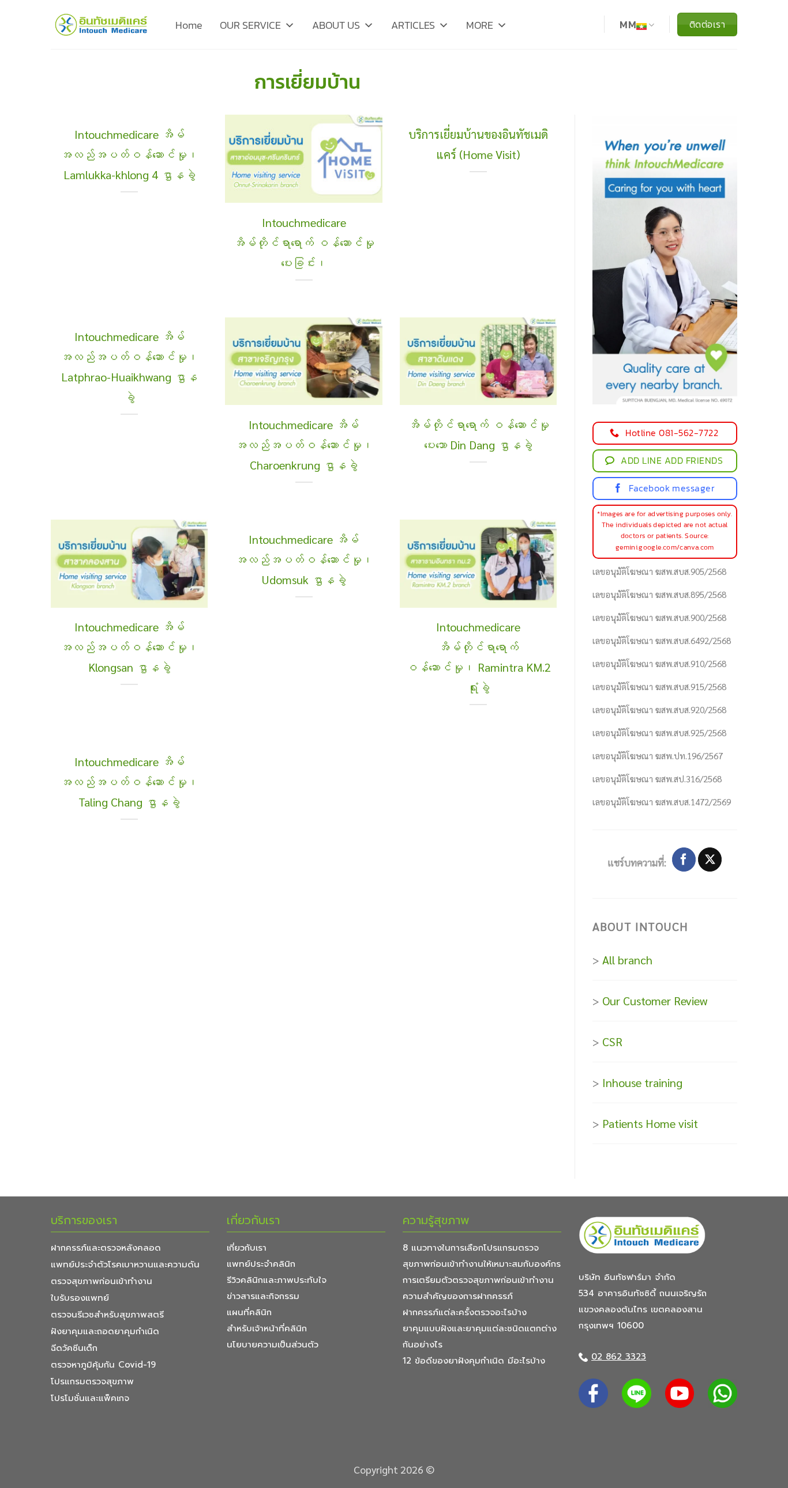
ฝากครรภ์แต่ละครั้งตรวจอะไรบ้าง (465, 1312)
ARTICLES (413, 25)
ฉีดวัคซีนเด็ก (74, 1348)
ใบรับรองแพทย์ (80, 1298)
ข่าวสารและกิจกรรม (263, 1296)
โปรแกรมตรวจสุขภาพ (92, 1381)
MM (628, 25)
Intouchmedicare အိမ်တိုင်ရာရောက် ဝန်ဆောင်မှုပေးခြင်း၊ (303, 242)
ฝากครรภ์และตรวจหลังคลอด (106, 1247)
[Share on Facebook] (684, 859)
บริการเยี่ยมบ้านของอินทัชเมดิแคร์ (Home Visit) (478, 144)
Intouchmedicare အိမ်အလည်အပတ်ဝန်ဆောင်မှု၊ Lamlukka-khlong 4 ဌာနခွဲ (129, 154)
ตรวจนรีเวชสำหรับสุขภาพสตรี (107, 1314)
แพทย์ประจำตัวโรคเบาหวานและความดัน (125, 1264)
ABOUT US (336, 25)
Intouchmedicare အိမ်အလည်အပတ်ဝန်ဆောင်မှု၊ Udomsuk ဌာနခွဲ (304, 559)
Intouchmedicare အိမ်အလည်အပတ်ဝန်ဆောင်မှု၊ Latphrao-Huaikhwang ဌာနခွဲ (129, 366)
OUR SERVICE (250, 25)
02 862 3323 (618, 1356)
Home (188, 25)
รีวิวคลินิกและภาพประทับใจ (277, 1280)
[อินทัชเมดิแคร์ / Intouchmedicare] (101, 24)
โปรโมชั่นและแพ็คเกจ (90, 1398)
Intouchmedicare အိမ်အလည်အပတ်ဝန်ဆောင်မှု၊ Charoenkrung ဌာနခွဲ (304, 444)
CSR (612, 1041)
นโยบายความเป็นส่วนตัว (272, 1344)
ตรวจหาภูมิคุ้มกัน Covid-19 (103, 1364)
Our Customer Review (654, 1000)
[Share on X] (710, 859)
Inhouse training (642, 1082)
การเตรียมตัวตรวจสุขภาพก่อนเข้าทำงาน (478, 1280)
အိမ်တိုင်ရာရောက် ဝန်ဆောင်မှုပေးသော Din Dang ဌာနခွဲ (478, 434)
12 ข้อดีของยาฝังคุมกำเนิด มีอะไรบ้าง (474, 1360)
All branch (627, 959)
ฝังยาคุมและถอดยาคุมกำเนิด (105, 1331)
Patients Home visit (650, 1123)
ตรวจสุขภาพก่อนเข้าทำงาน (101, 1281)
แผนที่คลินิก (249, 1312)
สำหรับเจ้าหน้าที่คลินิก (267, 1328)
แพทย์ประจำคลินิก (261, 1264)
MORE (479, 25)
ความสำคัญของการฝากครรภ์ (458, 1296)
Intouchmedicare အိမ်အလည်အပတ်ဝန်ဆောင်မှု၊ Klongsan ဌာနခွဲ (129, 647)
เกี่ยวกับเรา (247, 1247)
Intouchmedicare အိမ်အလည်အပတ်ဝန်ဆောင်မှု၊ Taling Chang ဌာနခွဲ (129, 781)
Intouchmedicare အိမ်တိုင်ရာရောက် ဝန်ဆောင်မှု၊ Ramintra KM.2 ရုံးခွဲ (478, 657)
